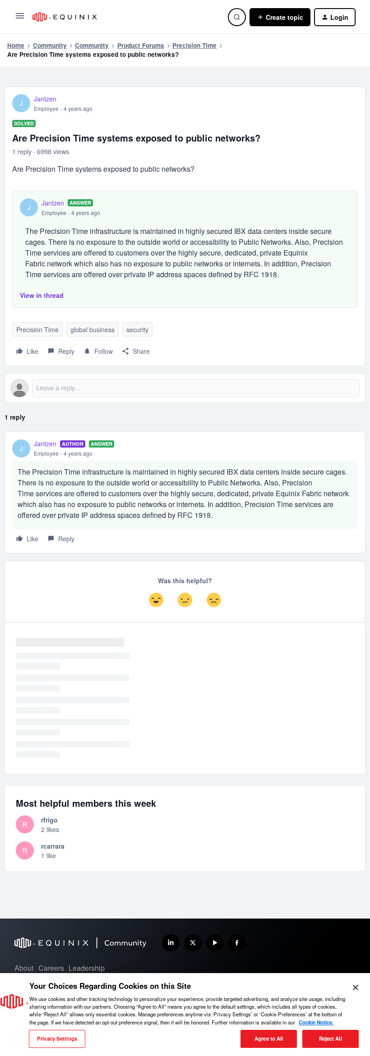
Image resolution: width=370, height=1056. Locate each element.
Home (15, 45)
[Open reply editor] (185, 388)
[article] (185, 492)
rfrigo (49, 819)
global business (92, 329)
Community (50, 45)
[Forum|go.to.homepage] (124, 17)
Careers (51, 968)
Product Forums (140, 45)
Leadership (87, 968)
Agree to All (268, 1038)
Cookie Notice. (316, 1022)
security (137, 329)
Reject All (330, 1038)
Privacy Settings (57, 1038)
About (23, 968)
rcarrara (53, 845)
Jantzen (45, 98)
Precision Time (194, 45)
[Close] (355, 987)
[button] (19, 18)
